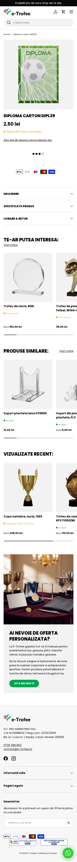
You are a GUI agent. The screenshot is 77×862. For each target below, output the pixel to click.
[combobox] (38, 23)
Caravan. (53, 853)
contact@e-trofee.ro (18, 749)
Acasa (7, 34)
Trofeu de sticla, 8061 (19, 306)
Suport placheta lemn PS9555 (25, 413)
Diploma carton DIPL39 (25, 34)
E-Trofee (32, 853)
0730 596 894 (12, 745)
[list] (38, 74)
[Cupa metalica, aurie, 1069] (28, 487)
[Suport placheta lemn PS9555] (28, 384)
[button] (63, 12)
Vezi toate (11, 245)
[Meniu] (71, 12)
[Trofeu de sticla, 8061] (28, 277)
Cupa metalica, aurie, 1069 (23, 516)
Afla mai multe (24, 683)
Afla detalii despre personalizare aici (28, 140)
